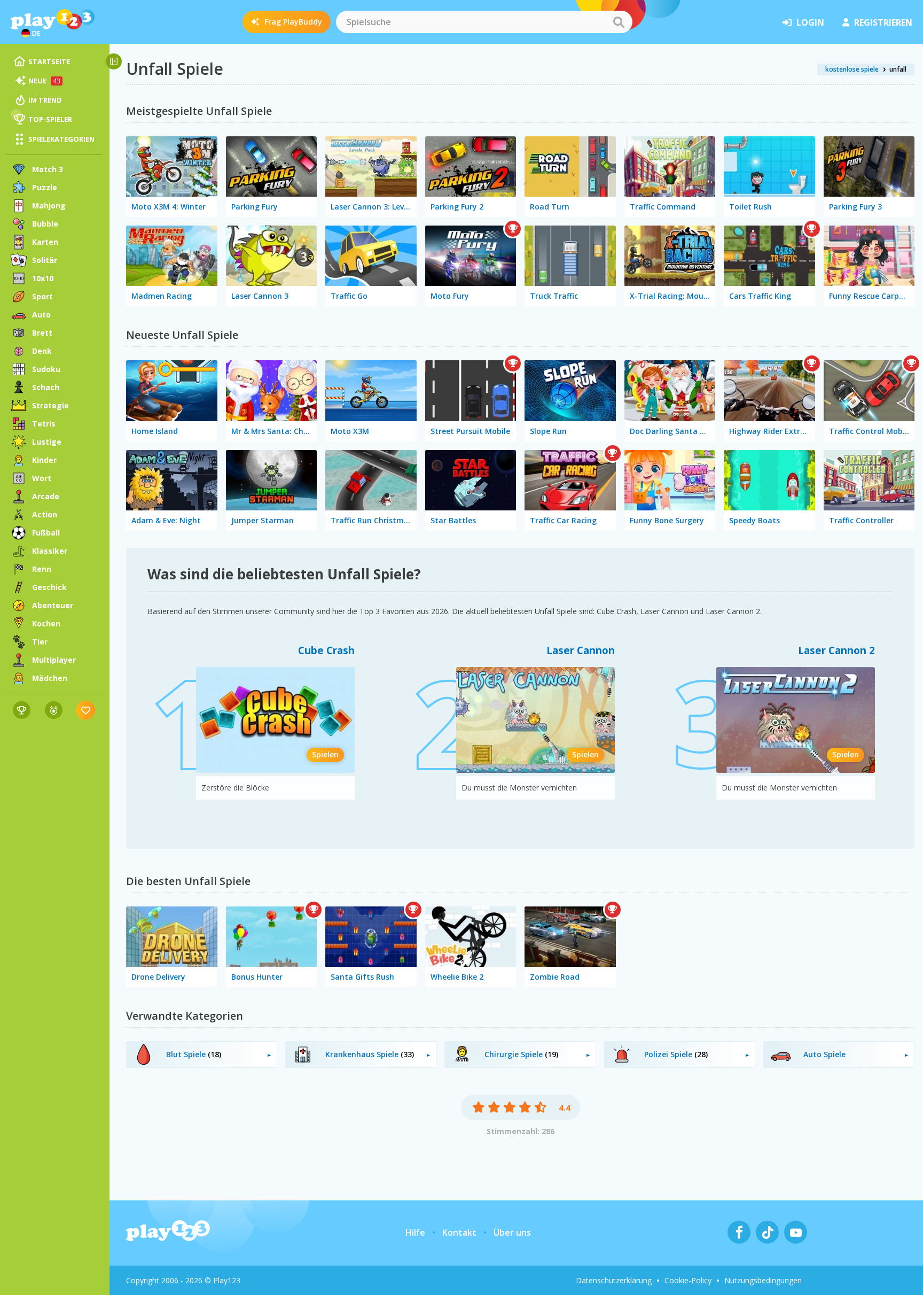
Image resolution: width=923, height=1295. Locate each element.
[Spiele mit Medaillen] (53, 710)
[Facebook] (739, 1232)
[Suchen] (618, 22)
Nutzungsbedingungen (763, 1280)
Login (810, 22)
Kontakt (459, 1232)
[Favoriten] (86, 710)
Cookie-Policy (687, 1280)
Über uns (512, 1232)
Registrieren (883, 22)
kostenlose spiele (852, 69)
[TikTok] (767, 1232)
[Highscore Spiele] (21, 710)
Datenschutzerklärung (614, 1280)
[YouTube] (795, 1232)
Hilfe (415, 1232)
